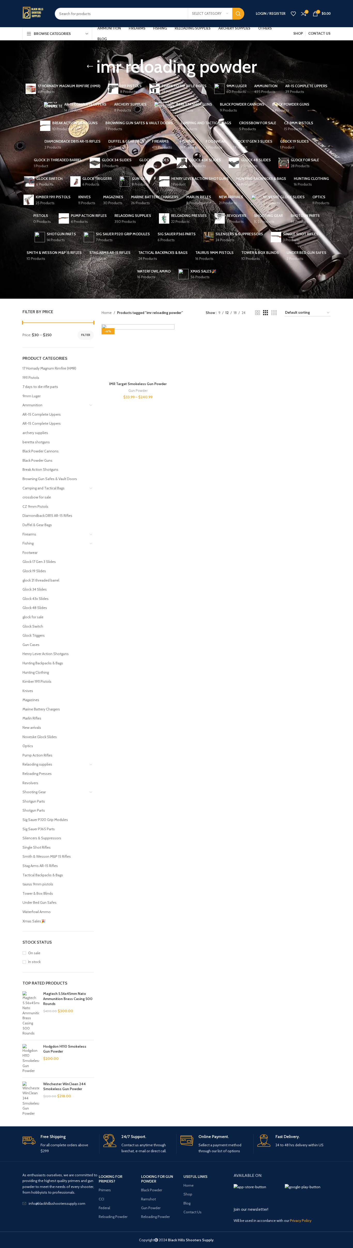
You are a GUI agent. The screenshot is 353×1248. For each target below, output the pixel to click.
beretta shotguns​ (36, 442)
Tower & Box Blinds (37, 893)
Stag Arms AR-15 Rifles (40, 865)
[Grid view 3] (265, 313)
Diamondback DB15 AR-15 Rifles (47, 515)
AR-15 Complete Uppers (41, 414)
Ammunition (32, 405)
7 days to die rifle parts (40, 386)
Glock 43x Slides (35, 598)
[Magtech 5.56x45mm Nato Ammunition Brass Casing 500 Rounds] (30, 1013)
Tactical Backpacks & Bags (42, 875)
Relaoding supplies (37, 764)
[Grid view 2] (257, 313)
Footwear (29, 552)
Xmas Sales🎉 (33, 921)
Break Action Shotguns (40, 469)
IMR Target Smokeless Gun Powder (138, 383)
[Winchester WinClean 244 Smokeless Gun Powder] (30, 1099)
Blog (186, 1203)
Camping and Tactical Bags (43, 488)
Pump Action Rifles (37, 755)
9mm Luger (31, 396)
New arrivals (31, 727)
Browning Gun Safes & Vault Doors (49, 478)
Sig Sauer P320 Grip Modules (45, 819)
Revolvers (30, 783)
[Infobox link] (58, 1144)
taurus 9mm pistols (37, 884)
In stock (34, 961)
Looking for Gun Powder (157, 1179)
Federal (104, 1208)
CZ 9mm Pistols (35, 506)
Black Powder (151, 1190)
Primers (105, 1190)
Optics (27, 746)
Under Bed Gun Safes (39, 902)
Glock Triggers (33, 635)
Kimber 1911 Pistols (36, 681)
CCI (101, 1199)
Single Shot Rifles (36, 847)
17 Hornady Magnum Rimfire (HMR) (49, 368)
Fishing (28, 543)
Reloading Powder (113, 1216)
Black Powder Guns (37, 460)
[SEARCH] (238, 14)
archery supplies (35, 432)
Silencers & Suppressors (41, 838)
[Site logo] (34, 13)
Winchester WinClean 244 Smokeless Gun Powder (64, 1086)
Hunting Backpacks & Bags (42, 663)
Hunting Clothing (35, 672)
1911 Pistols (30, 377)
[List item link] (60, 1203)
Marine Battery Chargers (41, 709)
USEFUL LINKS (195, 1176)
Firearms (29, 534)
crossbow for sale (36, 497)
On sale (34, 953)
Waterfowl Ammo (36, 911)
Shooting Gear (34, 792)
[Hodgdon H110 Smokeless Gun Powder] (30, 1059)
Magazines (30, 700)
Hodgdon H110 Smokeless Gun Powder (64, 1049)
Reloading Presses (37, 773)
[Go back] (89, 66)
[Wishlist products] (293, 14)
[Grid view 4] (274, 313)
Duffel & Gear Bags (37, 525)
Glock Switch (32, 626)
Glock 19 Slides (34, 571)
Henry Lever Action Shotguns (45, 653)
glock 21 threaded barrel (40, 580)
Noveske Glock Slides (39, 737)
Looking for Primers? (110, 1179)
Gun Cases (31, 644)
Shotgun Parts (33, 801)
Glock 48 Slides (34, 607)
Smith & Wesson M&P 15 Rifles (46, 856)
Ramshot (148, 1199)
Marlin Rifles (31, 718)
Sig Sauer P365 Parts (38, 829)
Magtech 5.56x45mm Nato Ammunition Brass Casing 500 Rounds (68, 998)
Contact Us (192, 1212)
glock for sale (32, 617)
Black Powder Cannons (40, 451)
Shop (187, 1194)
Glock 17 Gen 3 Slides (39, 561)
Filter (85, 335)
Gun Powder (138, 390)
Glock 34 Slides (34, 589)
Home (107, 312)
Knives (27, 690)
